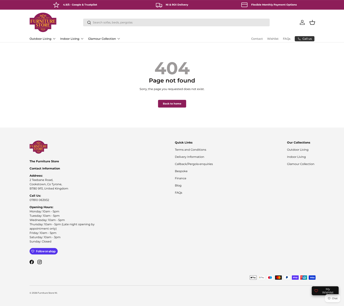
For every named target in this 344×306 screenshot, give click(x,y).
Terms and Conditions (190, 149)
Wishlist (273, 38)
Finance (180, 178)
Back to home (172, 103)
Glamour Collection (102, 38)
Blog (178, 185)
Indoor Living (69, 38)
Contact (257, 38)
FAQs (286, 38)
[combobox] (176, 22)
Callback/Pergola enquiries (194, 164)
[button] (312, 22)
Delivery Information (189, 157)
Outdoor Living (40, 38)
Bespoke (181, 171)
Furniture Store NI (47, 293)
